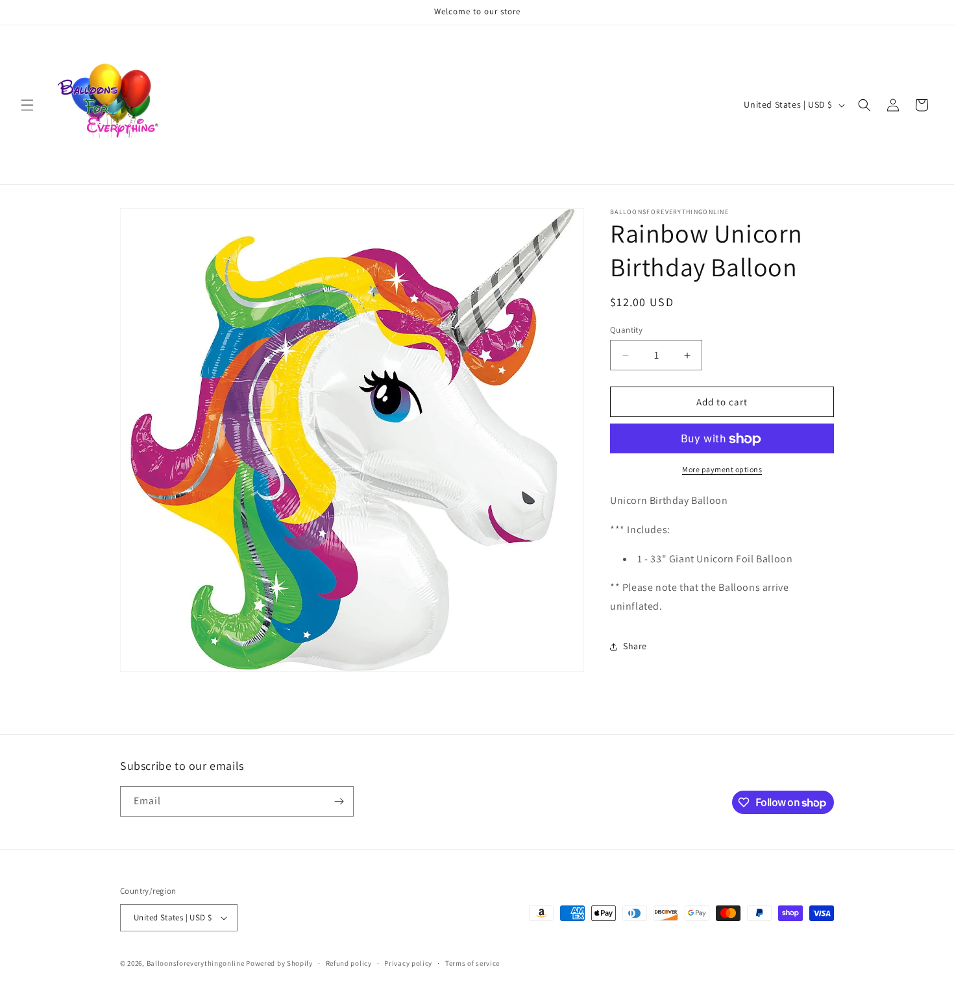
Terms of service (472, 963)
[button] (27, 105)
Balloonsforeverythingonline (196, 963)
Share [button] (635, 646)
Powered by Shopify (279, 963)
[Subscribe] (338, 801)
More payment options (722, 470)
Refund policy (349, 963)
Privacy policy (408, 963)
